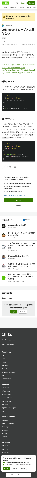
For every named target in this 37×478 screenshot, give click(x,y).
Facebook (5, 430)
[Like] (4, 167)
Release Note (6, 388)
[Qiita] (5, 3)
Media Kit (5, 369)
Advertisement (6, 379)
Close (23, 468)
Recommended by (17, 220)
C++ (3, 38)
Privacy (4, 362)
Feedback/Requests (8, 372)
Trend (5, 7)
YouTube (4, 433)
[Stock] (9, 167)
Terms (4, 359)
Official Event (31, 7)
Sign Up (22, 312)
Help (3, 375)
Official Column (6, 394)
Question (21, 7)
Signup (31, 3)
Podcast (4, 437)
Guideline (4, 365)
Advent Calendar (7, 398)
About (3, 355)
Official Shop (6, 452)
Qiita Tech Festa (7, 401)
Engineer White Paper (8, 408)
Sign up (14, 468)
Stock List (12, 7)
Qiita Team (5, 446)
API (3, 411)
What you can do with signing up (14, 195)
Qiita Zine (5, 449)
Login (23, 3)
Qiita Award (5, 404)
